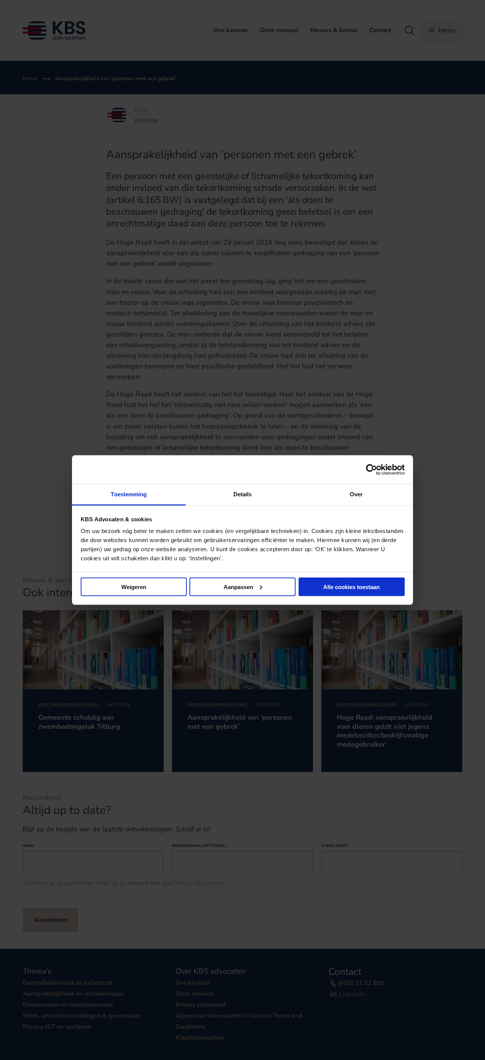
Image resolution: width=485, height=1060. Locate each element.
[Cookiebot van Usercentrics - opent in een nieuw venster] (371, 469)
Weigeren (133, 586)
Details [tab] (242, 494)
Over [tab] (356, 494)
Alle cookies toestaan (351, 586)
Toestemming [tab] (129, 494)
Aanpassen (238, 586)
